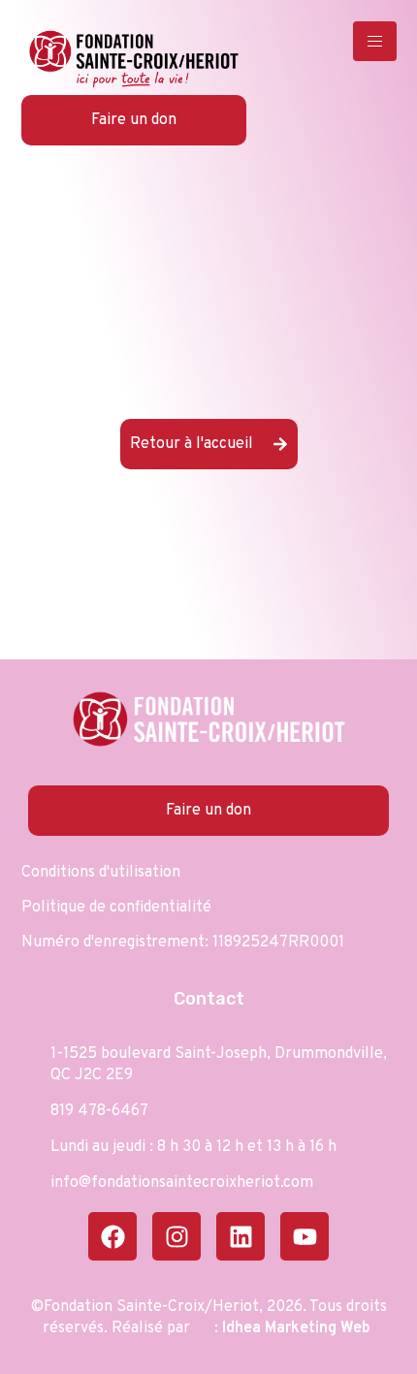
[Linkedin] (240, 1236)
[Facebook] (112, 1236)
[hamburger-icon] (375, 41)
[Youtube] (304, 1236)
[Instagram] (176, 1236)
